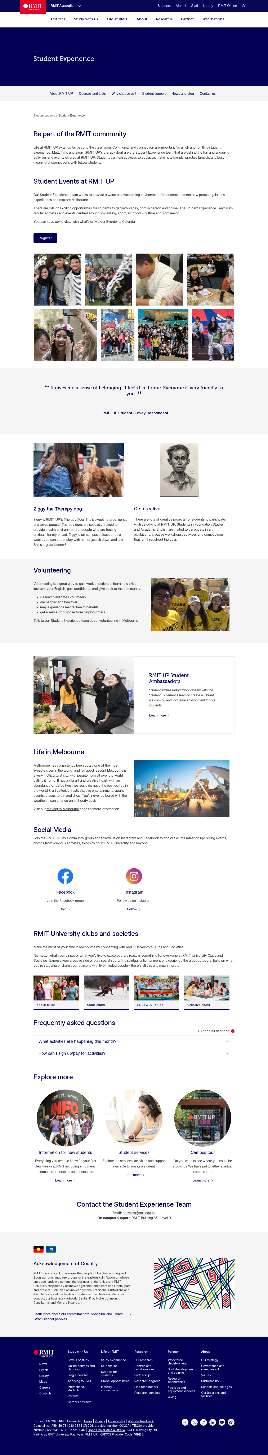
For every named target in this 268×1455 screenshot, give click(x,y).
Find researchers (146, 1387)
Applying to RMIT (80, 1381)
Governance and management (212, 1367)
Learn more (64, 1180)
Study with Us (78, 1351)
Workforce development (177, 1361)
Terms (88, 1421)
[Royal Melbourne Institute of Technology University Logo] (33, 7)
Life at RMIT (117, 19)
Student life (109, 1366)
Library (44, 1375)
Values (206, 1375)
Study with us (86, 19)
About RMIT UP (61, 93)
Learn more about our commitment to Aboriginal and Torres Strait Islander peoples (78, 1316)
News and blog (182, 93)
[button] (244, 5)
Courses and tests (92, 93)
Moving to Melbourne (62, 809)
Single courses (78, 1375)
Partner (187, 19)
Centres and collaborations (144, 1367)
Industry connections (109, 1388)
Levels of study (78, 1360)
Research (164, 19)
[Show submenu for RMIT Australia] (78, 5)
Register (45, 238)
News (43, 1364)
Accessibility (116, 1421)
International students (76, 1388)
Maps (43, 1381)
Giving (172, 1397)
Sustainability (210, 1381)
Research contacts (147, 1392)
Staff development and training (181, 1370)
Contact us (208, 93)
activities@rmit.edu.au (139, 1213)
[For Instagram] (203, 1422)
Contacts (45, 1393)
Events (44, 1370)
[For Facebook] (185, 1422)
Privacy (100, 1421)
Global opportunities (115, 1381)
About (142, 19)
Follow (132, 909)
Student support (154, 93)
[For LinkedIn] (212, 1422)
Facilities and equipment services (181, 1389)
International (214, 19)
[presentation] (57, 279)
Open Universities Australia (106, 1430)
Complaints (41, 1425)
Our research (143, 1360)
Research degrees (147, 1381)
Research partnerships (176, 1380)
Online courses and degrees (81, 1367)
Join (63, 909)
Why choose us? (124, 93)
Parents (73, 1396)
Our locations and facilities (213, 1394)
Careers (44, 1387)
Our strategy (209, 1360)
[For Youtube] (222, 1422)
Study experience (113, 1360)
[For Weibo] (231, 1422)
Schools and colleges (216, 1387)
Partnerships (143, 1375)
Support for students (109, 1373)
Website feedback (141, 1421)
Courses (58, 19)
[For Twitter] (194, 1422)
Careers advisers (79, 1402)
